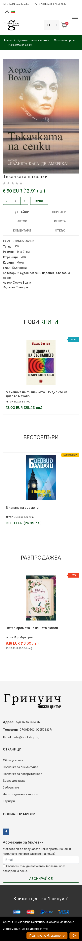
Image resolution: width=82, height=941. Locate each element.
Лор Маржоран (23, 637)
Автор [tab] (22, 221)
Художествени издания (37, 273)
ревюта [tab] (60, 221)
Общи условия (13, 760)
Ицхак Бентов (22, 401)
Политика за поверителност (22, 773)
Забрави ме (11, 787)
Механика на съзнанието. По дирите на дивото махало (36, 394)
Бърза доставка (14, 780)
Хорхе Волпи (22, 282)
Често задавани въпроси (20, 794)
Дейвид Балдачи (24, 517)
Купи (39, 201)
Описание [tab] (60, 212)
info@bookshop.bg (18, 4)
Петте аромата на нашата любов (32, 628)
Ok (74, 935)
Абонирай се (41, 878)
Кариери (9, 801)
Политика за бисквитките (20, 767)
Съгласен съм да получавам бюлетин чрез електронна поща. (34, 868)
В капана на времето (22, 508)
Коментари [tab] (22, 230)
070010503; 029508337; (53, 4)
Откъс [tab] (60, 230)
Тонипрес (22, 287)
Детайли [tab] (22, 212)
